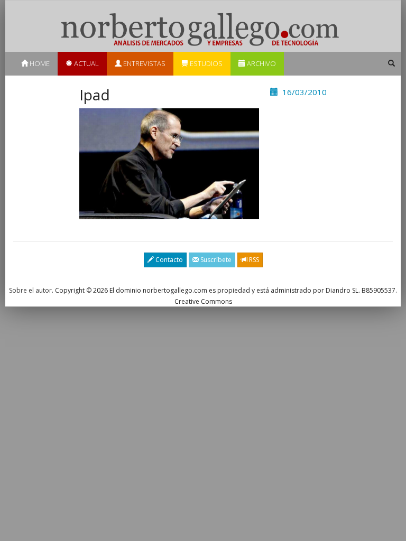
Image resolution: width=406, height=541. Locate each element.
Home (39, 63)
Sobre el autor (30, 290)
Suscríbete (215, 259)
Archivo (260, 63)
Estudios (205, 63)
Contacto (168, 259)
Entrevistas (143, 63)
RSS (253, 259)
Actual (85, 63)
